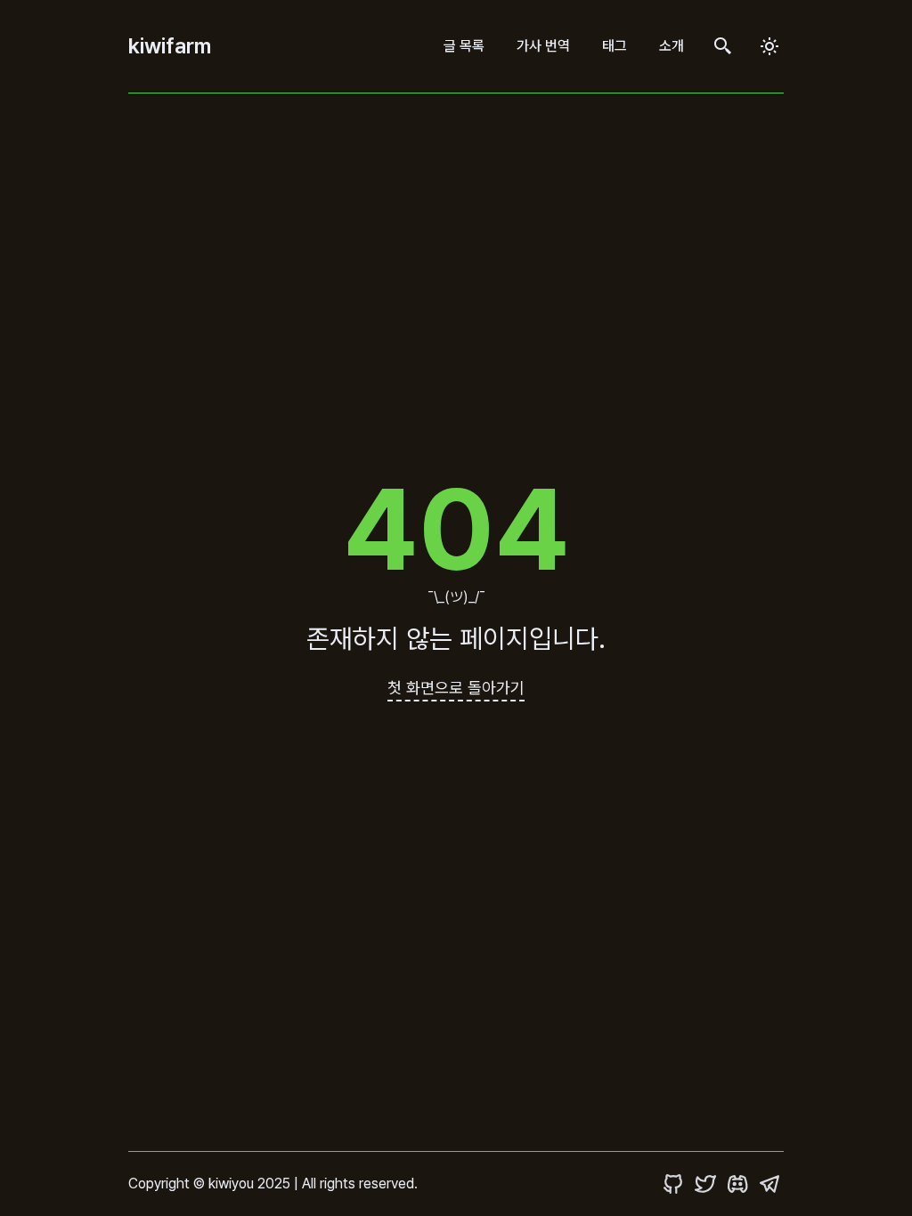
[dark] (769, 46)
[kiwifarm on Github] (673, 1184)
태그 (614, 45)
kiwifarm (169, 46)
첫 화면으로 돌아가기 (456, 687)
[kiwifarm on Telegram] (769, 1184)
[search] (723, 46)
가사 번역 (543, 45)
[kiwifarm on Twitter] (705, 1184)
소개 (671, 45)
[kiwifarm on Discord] (737, 1184)
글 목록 (464, 45)
